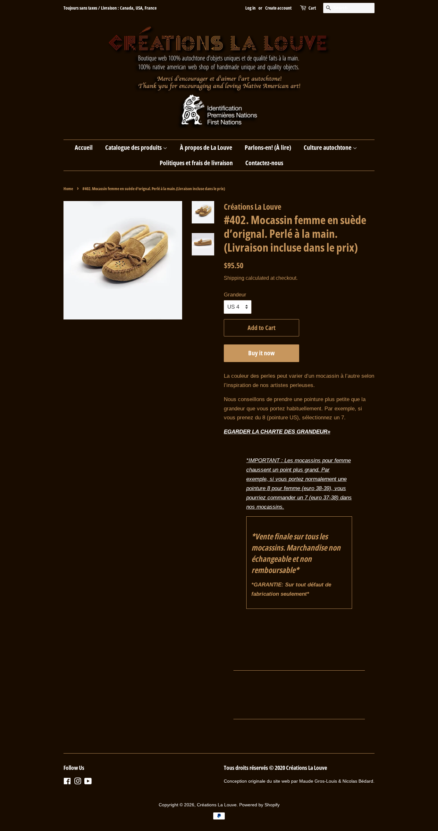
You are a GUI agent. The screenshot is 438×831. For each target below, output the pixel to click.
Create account (278, 8)
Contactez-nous (264, 162)
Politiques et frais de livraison (196, 162)
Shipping (234, 278)
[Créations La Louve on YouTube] (88, 782)
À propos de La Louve (206, 147)
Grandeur (235, 295)
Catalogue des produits (134, 147)
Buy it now (261, 353)
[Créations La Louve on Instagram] (77, 782)
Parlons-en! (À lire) (268, 147)
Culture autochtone (328, 147)
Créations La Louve (217, 804)
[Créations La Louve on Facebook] (67, 782)
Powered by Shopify (259, 804)
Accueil (84, 147)
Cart (312, 8)
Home (68, 188)
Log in (250, 8)
